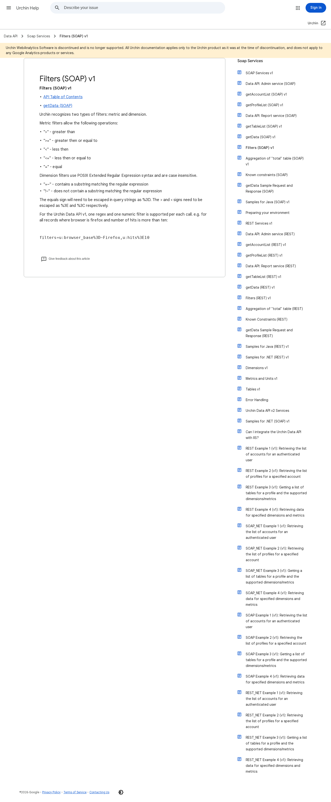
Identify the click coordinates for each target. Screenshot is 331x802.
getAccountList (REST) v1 (266, 245)
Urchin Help (27, 8)
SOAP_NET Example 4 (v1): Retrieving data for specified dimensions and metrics (275, 599)
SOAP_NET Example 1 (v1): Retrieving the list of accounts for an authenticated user (274, 532)
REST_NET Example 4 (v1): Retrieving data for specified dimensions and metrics (274, 766)
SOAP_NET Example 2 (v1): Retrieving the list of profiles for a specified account (275, 554)
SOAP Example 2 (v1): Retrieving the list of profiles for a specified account (276, 640)
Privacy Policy (51, 792)
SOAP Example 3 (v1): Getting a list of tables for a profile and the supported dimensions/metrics (276, 660)
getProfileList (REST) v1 (264, 255)
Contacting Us (99, 792)
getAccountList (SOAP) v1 (266, 94)
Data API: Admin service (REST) (270, 234)
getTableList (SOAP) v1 (264, 126)
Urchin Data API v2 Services (267, 410)
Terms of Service (75, 792)
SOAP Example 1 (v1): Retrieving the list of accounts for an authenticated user (276, 621)
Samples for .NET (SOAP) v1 (268, 421)
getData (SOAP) (57, 105)
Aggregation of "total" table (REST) (274, 309)
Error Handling (257, 400)
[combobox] (144, 7)
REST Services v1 (259, 223)
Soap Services (250, 60)
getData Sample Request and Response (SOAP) (269, 188)
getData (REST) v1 (260, 287)
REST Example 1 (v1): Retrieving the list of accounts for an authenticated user (276, 454)
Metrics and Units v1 (261, 378)
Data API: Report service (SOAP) (271, 115)
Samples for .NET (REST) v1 (267, 357)
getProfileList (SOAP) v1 (264, 105)
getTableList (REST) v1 (263, 277)
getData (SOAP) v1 (261, 137)
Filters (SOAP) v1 (260, 148)
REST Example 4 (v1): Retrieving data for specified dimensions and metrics (275, 512)
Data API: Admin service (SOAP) (270, 83)
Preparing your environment (268, 213)
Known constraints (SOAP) (267, 175)
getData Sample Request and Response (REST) (269, 333)
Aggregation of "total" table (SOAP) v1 (275, 161)
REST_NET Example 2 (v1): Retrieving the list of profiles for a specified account (274, 721)
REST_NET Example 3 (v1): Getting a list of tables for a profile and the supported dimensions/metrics (276, 743)
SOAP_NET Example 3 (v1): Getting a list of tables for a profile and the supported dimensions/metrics (274, 576)
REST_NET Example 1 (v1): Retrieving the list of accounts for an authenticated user (274, 699)
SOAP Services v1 (259, 73)
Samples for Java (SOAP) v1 (268, 202)
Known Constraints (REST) (266, 319)
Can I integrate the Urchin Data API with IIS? (273, 435)
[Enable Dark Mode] (121, 792)
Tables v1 (253, 389)
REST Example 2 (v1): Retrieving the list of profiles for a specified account (276, 474)
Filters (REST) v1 (258, 298)
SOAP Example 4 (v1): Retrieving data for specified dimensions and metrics (275, 679)
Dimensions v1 (257, 368)
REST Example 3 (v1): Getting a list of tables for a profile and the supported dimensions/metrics (276, 493)
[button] (9, 8)
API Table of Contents (63, 97)
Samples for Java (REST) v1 (267, 346)
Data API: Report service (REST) (271, 266)
